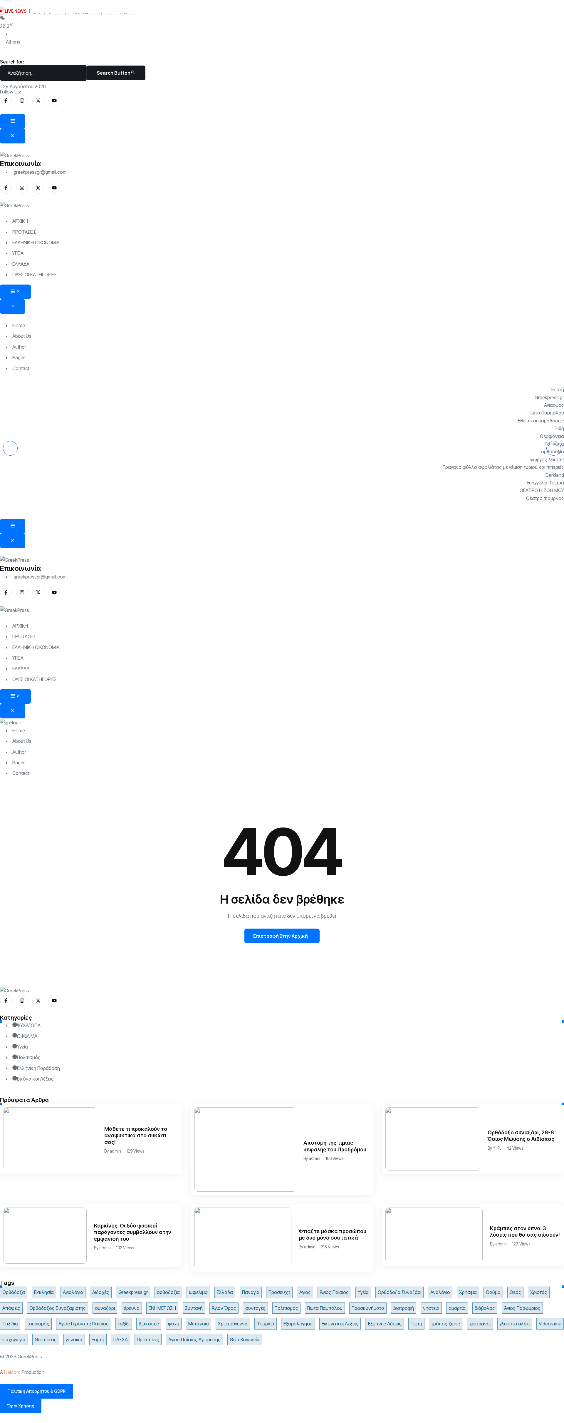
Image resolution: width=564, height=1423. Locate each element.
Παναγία (250, 1292)
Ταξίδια (10, 1324)
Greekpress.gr (549, 397)
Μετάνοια (198, 1324)
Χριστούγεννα (233, 1324)
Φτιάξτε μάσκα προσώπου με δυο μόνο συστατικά (332, 1234)
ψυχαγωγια (14, 1339)
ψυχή (173, 1324)
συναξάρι (105, 1308)
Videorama (550, 1324)
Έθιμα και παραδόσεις (540, 421)
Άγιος (305, 1292)
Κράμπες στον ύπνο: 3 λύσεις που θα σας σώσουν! (525, 1231)
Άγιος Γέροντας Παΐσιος (83, 1324)
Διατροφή (403, 1308)
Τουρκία (265, 1324)
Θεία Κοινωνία (245, 1339)
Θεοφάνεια (552, 436)
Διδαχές (100, 1292)
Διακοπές (149, 1324)
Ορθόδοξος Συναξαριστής (57, 1308)
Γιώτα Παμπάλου (546, 413)
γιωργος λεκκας (547, 459)
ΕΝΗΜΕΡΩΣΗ (162, 1308)
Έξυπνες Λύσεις (384, 1324)
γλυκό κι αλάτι (515, 1324)
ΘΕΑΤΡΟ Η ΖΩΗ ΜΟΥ (542, 490)
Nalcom (12, 1372)
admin (115, 1150)
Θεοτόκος (46, 1339)
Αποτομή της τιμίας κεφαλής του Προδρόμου (334, 1146)
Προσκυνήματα (368, 1308)
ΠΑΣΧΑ (120, 1339)
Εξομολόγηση (298, 1324)
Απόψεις (11, 1308)
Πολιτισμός (286, 1308)
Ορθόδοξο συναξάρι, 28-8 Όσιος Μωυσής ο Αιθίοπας (85, 11)
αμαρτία (457, 1308)
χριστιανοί (480, 1324)
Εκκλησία (44, 1292)
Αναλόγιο (440, 1292)
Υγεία (363, 1292)
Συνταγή (194, 1308)
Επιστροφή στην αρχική (280, 936)
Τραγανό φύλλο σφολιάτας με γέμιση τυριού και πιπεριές (503, 467)
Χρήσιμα (468, 1292)
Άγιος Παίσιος (334, 1292)
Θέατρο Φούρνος (545, 498)
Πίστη (416, 1324)
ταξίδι (124, 1324)
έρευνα (132, 1308)
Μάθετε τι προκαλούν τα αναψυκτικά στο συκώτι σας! (135, 1135)
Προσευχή (279, 1292)
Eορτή (557, 389)
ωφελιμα (198, 1292)
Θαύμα (493, 1292)
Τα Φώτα (554, 444)
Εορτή (98, 1339)
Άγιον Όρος (224, 1308)
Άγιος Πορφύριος (522, 1308)
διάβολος (485, 1308)
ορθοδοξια (552, 451)
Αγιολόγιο (73, 1292)
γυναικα (74, 1339)
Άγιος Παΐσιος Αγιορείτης (194, 1339)
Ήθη (559, 428)
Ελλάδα (225, 1292)
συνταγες (255, 1308)
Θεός (515, 1292)
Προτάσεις (148, 1339)
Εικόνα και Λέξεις (340, 1324)
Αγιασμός (554, 405)
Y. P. (497, 1148)
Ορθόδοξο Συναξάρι (399, 1292)
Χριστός (538, 1292)
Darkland (554, 475)
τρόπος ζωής (445, 1324)
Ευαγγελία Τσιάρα (545, 483)
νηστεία (431, 1308)
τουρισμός (38, 1324)
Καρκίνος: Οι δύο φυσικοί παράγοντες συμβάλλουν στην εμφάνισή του (132, 1232)
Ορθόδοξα (13, 1292)
